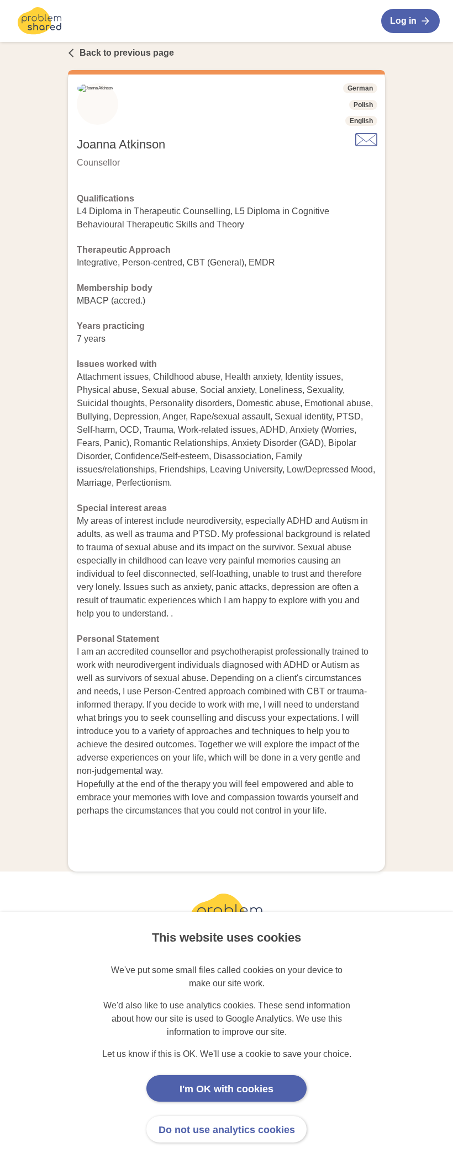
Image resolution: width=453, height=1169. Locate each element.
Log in (403, 20)
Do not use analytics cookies (227, 1129)
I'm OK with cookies (226, 1088)
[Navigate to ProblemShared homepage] (39, 21)
